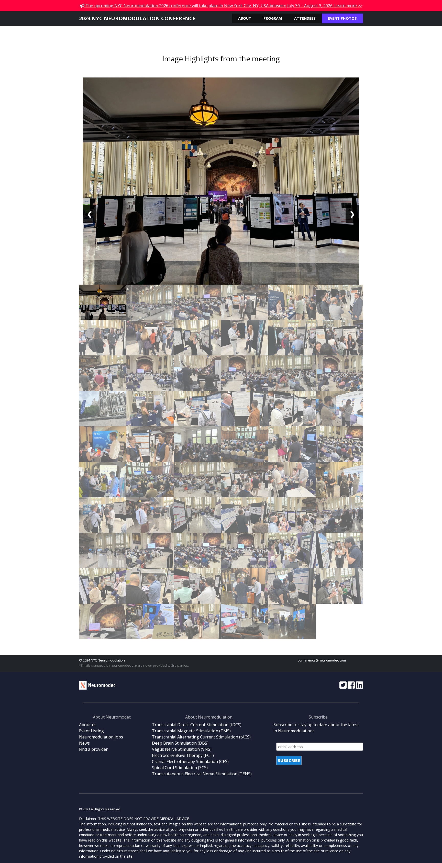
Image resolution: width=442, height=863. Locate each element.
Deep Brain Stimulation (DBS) (180, 743)
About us (87, 724)
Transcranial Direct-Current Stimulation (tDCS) (196, 724)
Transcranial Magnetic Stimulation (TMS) (191, 731)
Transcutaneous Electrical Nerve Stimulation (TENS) (202, 774)
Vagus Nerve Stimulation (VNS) (182, 749)
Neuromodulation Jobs (101, 737)
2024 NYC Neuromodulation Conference (137, 18)
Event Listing (91, 731)
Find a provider (93, 749)
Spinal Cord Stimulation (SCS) (180, 767)
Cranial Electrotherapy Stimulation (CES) (190, 761)
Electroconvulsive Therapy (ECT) (183, 755)
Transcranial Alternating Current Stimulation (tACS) (201, 737)
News (84, 743)
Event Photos (342, 18)
